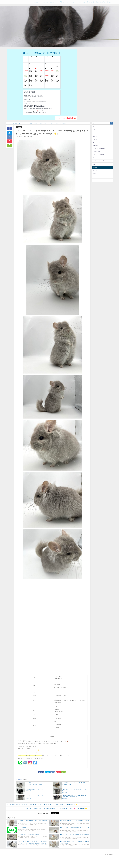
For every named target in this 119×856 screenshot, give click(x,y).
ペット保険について (97, 142)
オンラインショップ (97, 132)
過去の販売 (19, 127)
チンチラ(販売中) (97, 151)
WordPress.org (96, 180)
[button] (2, 27)
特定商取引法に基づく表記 (98, 160)
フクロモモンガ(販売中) (99, 154)
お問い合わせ (95, 164)
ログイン (95, 170)
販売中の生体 (95, 145)
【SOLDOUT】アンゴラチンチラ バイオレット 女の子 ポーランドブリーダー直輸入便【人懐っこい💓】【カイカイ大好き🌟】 (56, 808)
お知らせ (95, 129)
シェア (9, 129)
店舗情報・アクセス (97, 136)
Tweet (9, 133)
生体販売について (96, 139)
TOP (94, 126)
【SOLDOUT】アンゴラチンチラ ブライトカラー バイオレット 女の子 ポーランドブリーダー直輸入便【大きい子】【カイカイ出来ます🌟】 (43, 804)
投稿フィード (95, 173)
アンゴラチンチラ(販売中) (99, 148)
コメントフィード (96, 176)
